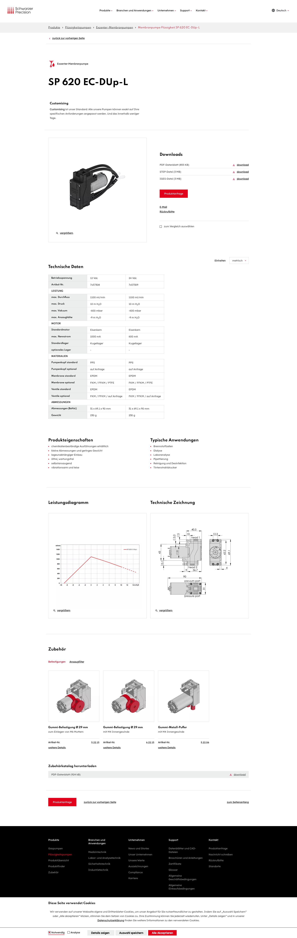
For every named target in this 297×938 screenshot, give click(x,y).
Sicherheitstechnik (99, 863)
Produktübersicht (58, 860)
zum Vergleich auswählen (179, 226)
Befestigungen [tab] (57, 661)
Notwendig (58, 932)
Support (185, 10)
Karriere (133, 878)
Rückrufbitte (167, 211)
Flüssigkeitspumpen (78, 27)
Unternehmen (165, 10)
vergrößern (64, 232)
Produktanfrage (173, 193)
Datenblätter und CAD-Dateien (182, 850)
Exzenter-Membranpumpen (114, 27)
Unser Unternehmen (140, 854)
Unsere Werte (136, 860)
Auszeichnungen (138, 866)
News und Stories (138, 848)
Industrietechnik (98, 869)
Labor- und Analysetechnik (104, 857)
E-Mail (163, 206)
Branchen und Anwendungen (133, 10)
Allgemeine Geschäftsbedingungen (182, 877)
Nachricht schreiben (221, 854)
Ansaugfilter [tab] (76, 661)
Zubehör (53, 872)
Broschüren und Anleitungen (186, 857)
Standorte (215, 866)
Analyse (75, 932)
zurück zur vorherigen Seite (68, 38)
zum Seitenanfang (238, 802)
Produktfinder (56, 866)
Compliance (135, 872)
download (243, 164)
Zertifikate (175, 863)
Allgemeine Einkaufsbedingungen (182, 887)
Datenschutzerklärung (110, 920)
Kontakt (200, 10)
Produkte (104, 10)
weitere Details (57, 747)
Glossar (173, 869)
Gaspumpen (55, 848)
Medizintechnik (97, 852)
